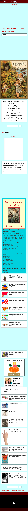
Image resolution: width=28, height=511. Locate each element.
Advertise (12, 493)
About (2, 493)
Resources (17, 493)
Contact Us (6, 493)
